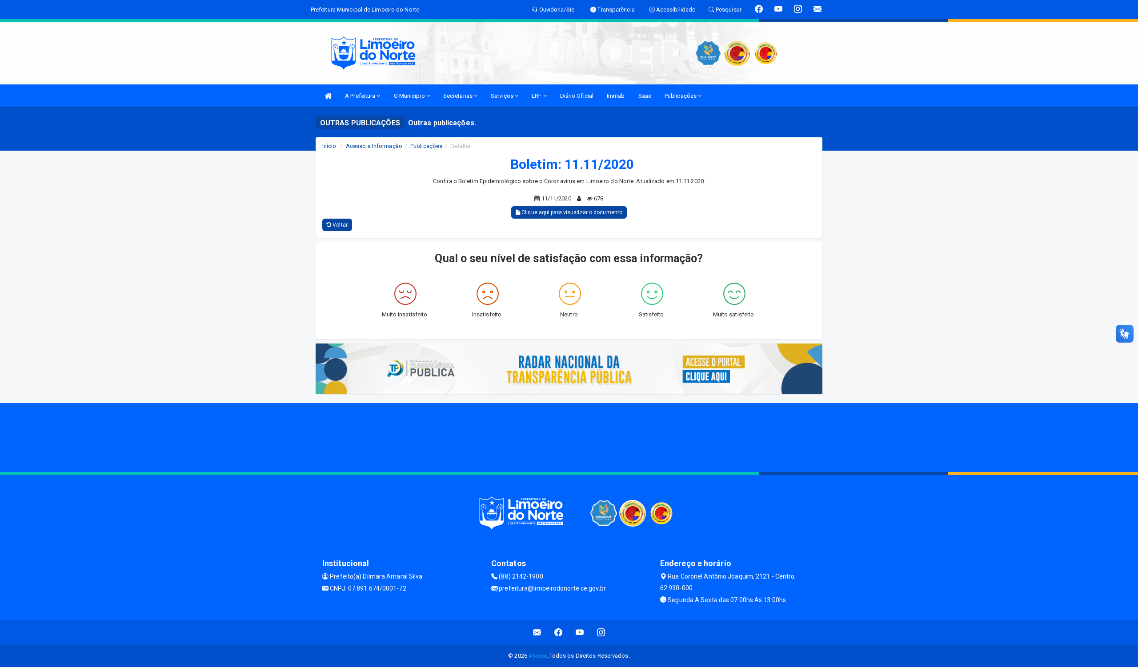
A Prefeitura (361, 95)
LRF (537, 95)
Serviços (503, 95)
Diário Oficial (576, 95)
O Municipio (410, 95)
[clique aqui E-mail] (537, 632)
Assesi (538, 655)
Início (329, 146)
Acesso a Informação (374, 146)
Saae (644, 95)
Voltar (339, 225)
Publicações (681, 95)
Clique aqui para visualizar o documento (571, 212)
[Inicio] (328, 95)
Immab (616, 95)
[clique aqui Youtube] (580, 632)
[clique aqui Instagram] (601, 632)
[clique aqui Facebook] (558, 632)
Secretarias (458, 95)
